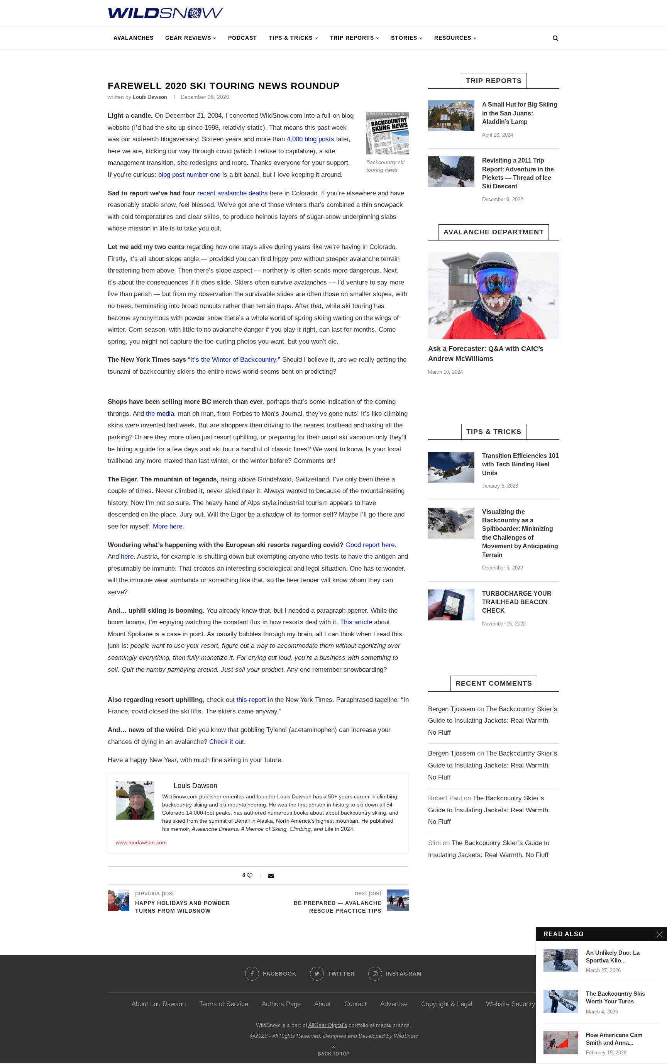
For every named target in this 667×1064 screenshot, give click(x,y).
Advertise (394, 1004)
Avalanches (133, 38)
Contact (355, 1004)
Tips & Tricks (291, 38)
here (127, 556)
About (322, 1004)
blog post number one (189, 174)
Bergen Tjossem (451, 709)
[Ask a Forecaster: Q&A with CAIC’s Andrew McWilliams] (493, 296)
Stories (404, 38)
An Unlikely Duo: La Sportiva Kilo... (613, 956)
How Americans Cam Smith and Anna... (614, 1039)
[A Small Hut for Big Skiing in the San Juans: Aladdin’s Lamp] (451, 115)
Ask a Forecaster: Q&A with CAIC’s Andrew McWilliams (485, 353)
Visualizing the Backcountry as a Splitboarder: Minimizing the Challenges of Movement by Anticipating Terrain (520, 533)
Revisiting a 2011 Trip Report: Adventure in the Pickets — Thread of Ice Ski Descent (518, 173)
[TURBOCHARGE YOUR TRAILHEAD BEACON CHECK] (451, 605)
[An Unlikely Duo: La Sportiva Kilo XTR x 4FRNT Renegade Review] (560, 960)
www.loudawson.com (141, 842)
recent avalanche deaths (232, 193)
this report (251, 699)
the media (160, 413)
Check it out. (227, 741)
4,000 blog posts (310, 139)
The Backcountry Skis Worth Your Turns (615, 997)
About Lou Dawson (159, 1004)
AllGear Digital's (327, 1025)
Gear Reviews (188, 38)
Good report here (369, 545)
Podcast (242, 38)
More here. (168, 526)
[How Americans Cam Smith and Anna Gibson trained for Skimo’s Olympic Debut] (560, 1042)
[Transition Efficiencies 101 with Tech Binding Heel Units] (451, 467)
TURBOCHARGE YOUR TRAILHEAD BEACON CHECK (517, 602)
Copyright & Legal (446, 1004)
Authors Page (281, 1004)
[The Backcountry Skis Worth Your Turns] (560, 1001)
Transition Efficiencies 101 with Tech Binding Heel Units (520, 464)
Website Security (510, 1004)
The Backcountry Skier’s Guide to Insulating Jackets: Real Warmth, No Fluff (492, 720)
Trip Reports (352, 38)
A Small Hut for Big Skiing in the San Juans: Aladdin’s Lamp (519, 113)
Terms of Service (223, 1004)
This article (356, 622)
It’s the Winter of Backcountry (233, 359)
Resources (452, 38)
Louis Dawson (150, 97)
